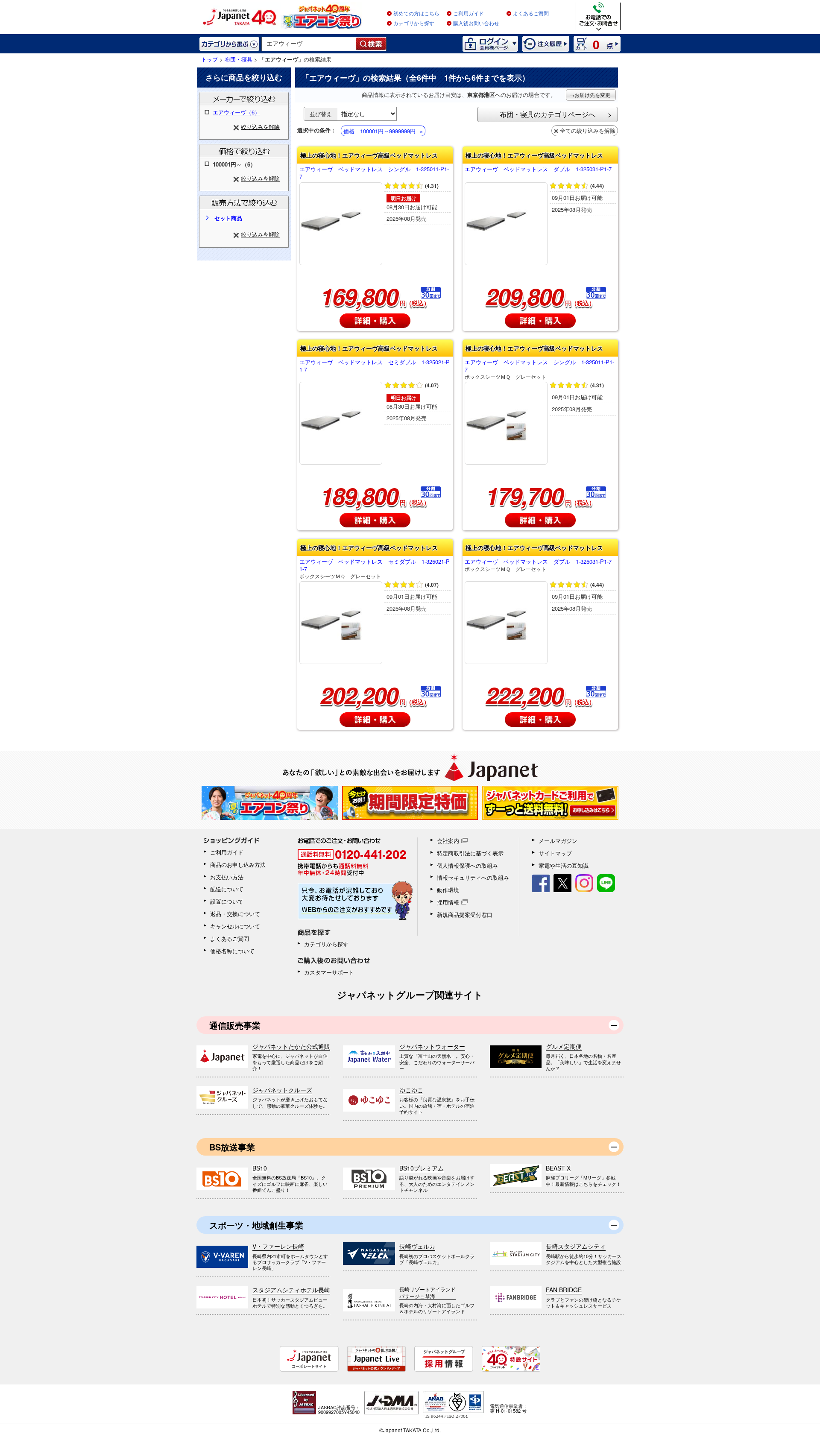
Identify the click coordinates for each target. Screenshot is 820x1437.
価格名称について (232, 951)
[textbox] (309, 44)
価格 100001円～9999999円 (379, 131)
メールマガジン (558, 841)
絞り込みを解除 (260, 127)
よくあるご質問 (531, 14)
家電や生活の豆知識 (564, 865)
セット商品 (228, 218)
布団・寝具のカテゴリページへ (547, 114)
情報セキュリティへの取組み (473, 877)
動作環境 (448, 890)
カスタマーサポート (329, 972)
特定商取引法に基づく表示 (470, 853)
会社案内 (448, 841)
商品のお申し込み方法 (238, 864)
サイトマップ (555, 853)
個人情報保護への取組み (467, 865)
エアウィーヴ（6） (236, 112)
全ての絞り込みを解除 (587, 130)
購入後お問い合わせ (476, 23)
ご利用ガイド (468, 14)
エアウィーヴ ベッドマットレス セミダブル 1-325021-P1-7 (374, 366)
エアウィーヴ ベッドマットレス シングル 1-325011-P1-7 (374, 173)
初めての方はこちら (416, 14)
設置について (226, 901)
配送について (226, 889)
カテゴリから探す (413, 23)
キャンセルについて (235, 926)
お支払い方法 (226, 877)
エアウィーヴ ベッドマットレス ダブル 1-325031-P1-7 (538, 169)
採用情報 (448, 902)
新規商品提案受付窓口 (464, 914)
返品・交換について (235, 914)
